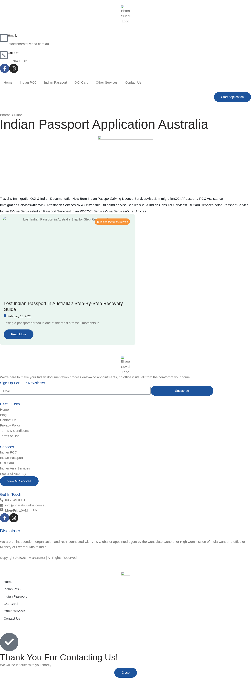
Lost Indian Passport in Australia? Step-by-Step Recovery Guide (63, 306)
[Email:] (4, 38)
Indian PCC (28, 82)
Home (8, 82)
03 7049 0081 (18, 61)
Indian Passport (55, 82)
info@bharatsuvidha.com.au (28, 44)
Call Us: (13, 53)
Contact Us (133, 82)
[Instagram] (13, 68)
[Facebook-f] (4, 68)
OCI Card (81, 82)
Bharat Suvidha (36, 557)
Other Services (107, 82)
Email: (12, 35)
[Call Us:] (4, 55)
